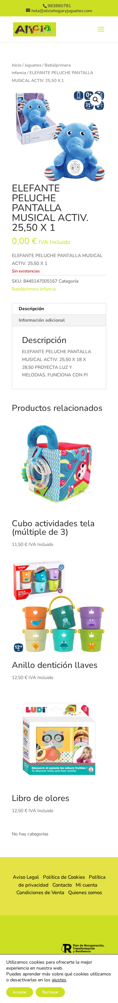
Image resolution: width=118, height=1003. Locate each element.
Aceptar (20, 992)
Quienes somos (83, 892)
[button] (96, 100)
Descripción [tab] (31, 309)
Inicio (16, 65)
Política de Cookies (64, 877)
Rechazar (50, 992)
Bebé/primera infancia (34, 289)
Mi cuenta (86, 885)
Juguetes (33, 65)
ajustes (59, 980)
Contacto (62, 885)
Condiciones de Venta (40, 892)
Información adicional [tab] (42, 320)
